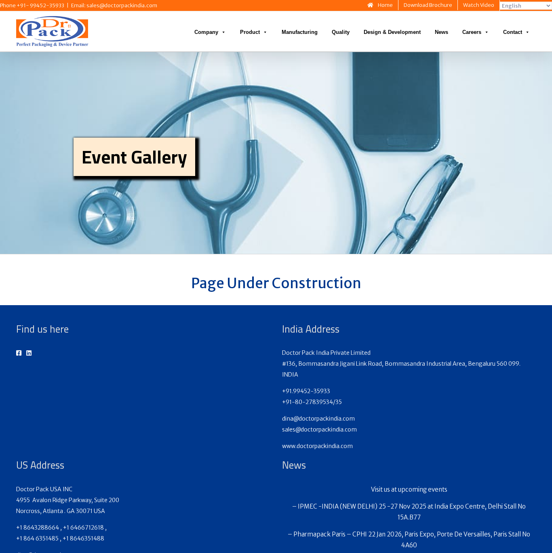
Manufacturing (300, 32)
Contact (512, 32)
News (441, 32)
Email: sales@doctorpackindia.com (114, 5)
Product (250, 32)
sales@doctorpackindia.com (319, 429)
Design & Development (392, 32)
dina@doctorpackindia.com (318, 418)
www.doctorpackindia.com (317, 446)
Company (206, 32)
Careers (471, 32)
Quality (341, 32)
